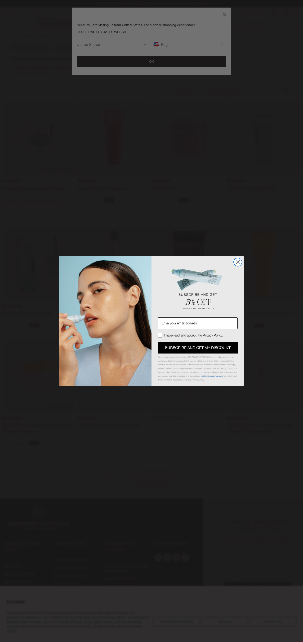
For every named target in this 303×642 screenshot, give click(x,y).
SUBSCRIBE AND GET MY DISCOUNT (198, 347)
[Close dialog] (238, 262)
